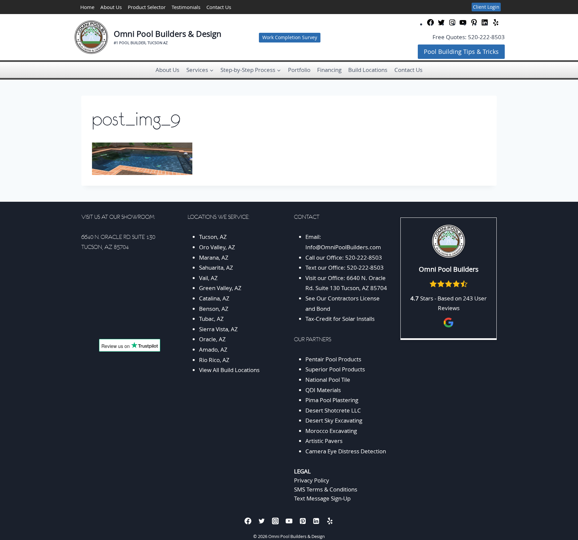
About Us (111, 7)
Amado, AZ (213, 349)
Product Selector (147, 7)
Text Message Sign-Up (322, 498)
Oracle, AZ (212, 339)
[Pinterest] (302, 521)
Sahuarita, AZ (216, 267)
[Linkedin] (316, 521)
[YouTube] (289, 521)
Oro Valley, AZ (217, 247)
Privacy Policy (311, 480)
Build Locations (367, 70)
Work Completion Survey (289, 37)
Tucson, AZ (213, 237)
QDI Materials (323, 390)
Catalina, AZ (214, 298)
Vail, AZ (208, 278)
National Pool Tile (327, 379)
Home (87, 7)
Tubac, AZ (211, 319)
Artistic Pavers (324, 441)
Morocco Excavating (331, 431)
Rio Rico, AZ (214, 360)
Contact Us (218, 7)
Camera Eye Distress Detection (345, 451)
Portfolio (299, 70)
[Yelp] (330, 521)
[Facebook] (248, 521)
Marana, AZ (213, 257)
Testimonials (186, 7)
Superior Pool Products (335, 369)
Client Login (486, 7)
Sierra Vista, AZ (218, 329)
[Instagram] (275, 521)
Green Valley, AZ (220, 288)
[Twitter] (262, 521)
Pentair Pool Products (333, 359)
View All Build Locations (229, 370)
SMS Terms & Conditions (325, 489)
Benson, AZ (213, 308)
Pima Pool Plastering (331, 400)
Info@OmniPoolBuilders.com (343, 247)
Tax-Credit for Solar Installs (340, 319)
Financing (329, 70)
